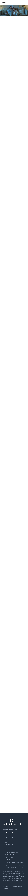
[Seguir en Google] (12, 833)
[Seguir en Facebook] (4, 833)
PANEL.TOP (19, 893)
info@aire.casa (10, 860)
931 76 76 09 (10, 857)
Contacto (6, 842)
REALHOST (12, 893)
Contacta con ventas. (11, 101)
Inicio (5, 840)
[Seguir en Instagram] (10, 833)
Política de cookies (8, 846)
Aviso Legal (6, 848)
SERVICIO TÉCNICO (19, 777)
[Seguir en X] (7, 833)
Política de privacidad (9, 844)
